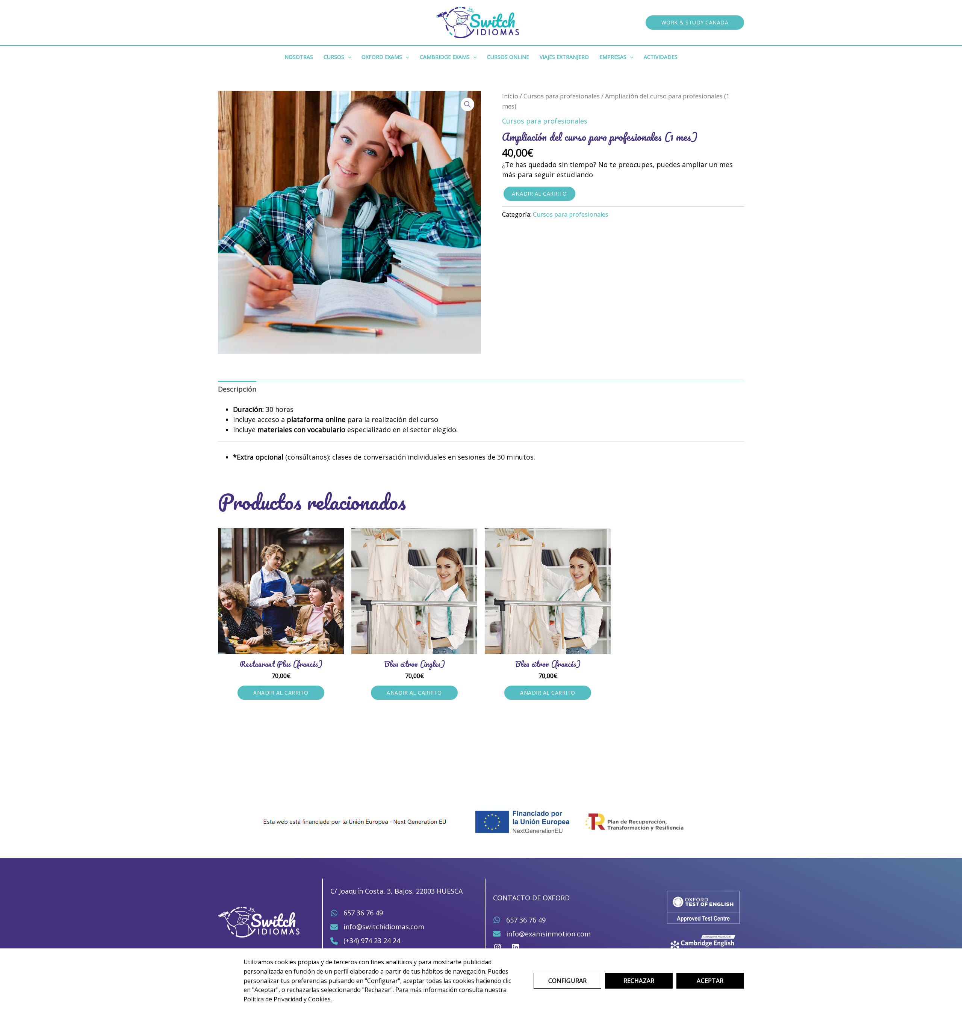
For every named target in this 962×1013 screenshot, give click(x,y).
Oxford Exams (382, 56)
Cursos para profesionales (561, 96)
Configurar (567, 981)
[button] (695, 22)
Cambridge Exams (445, 56)
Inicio (510, 96)
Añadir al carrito (539, 193)
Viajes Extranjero (564, 56)
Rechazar (638, 981)
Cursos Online (508, 56)
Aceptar (710, 981)
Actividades (661, 56)
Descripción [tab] (237, 388)
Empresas (612, 56)
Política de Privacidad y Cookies (287, 999)
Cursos (334, 56)
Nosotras (298, 56)
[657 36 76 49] (356, 913)
